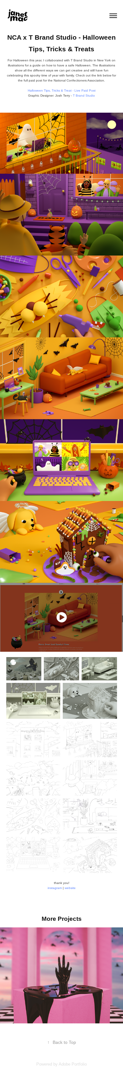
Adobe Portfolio (73, 1064)
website (70, 888)
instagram (55, 888)
